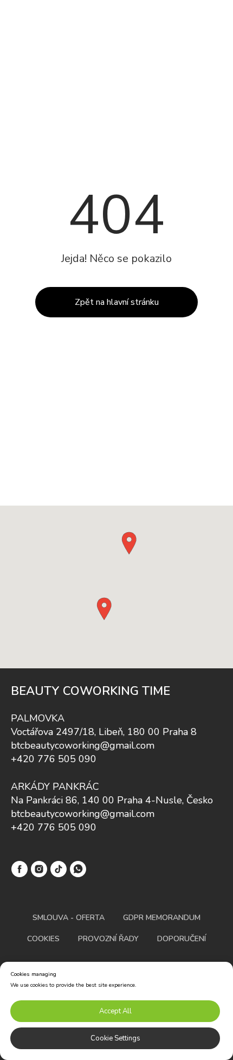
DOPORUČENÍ (181, 939)
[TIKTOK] (58, 869)
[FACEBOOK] (19, 869)
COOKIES (43, 939)
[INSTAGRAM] (39, 869)
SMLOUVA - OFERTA (69, 917)
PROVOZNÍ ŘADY (108, 939)
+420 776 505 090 (53, 758)
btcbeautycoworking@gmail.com (82, 745)
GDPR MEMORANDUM (161, 917)
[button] (129, 543)
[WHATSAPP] (78, 869)
